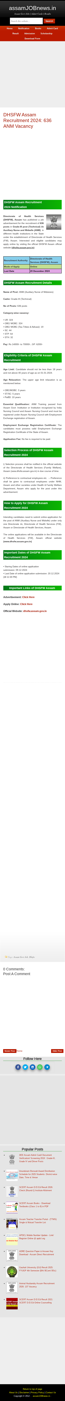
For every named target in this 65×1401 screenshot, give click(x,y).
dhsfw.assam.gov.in (35, 611)
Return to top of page (32, 1389)
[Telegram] (47, 1067)
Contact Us (51, 1392)
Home (19, 1051)
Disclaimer (24, 1392)
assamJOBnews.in (32, 8)
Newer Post (10, 1051)
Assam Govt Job (21, 956)
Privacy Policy (37, 1392)
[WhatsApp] (40, 1067)
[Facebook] (18, 1067)
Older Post (57, 1051)
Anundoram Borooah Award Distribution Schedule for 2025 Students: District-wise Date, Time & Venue (38, 1174)
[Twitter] (25, 1067)
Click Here (28, 597)
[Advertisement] (32, 74)
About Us (13, 1392)
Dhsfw (32, 956)
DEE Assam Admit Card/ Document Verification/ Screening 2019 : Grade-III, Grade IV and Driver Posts (37, 1158)
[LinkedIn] (32, 1067)
